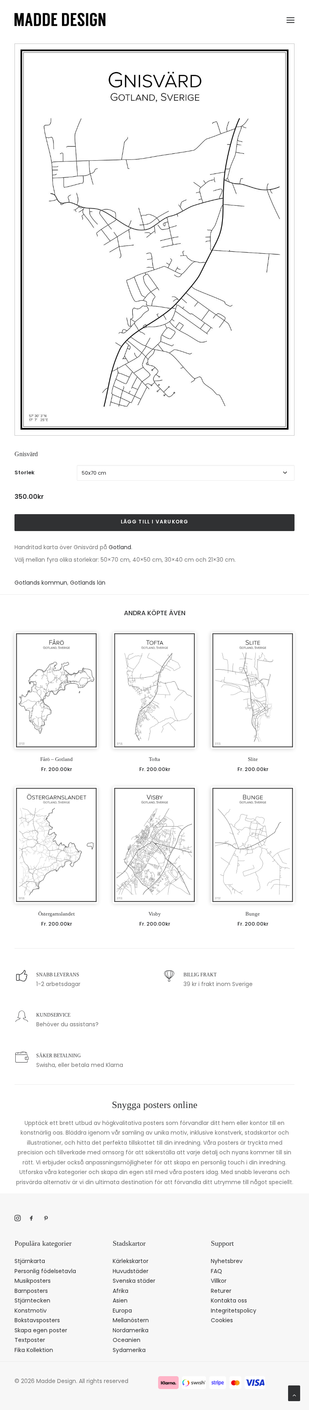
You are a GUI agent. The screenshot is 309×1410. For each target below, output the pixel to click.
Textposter (29, 1340)
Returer (221, 1291)
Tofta (154, 759)
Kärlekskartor (130, 1261)
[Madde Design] (59, 19)
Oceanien (126, 1340)
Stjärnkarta (29, 1261)
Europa (122, 1311)
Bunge (252, 914)
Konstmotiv (30, 1311)
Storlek (24, 472)
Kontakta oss (229, 1300)
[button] (290, 18)
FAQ (216, 1271)
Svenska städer (134, 1281)
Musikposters (32, 1281)
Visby (154, 914)
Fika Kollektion (33, 1350)
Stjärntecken (32, 1300)
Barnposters (31, 1291)
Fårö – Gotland (56, 759)
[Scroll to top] (294, 1393)
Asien (120, 1300)
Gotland (120, 547)
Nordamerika (130, 1330)
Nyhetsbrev (227, 1261)
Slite (253, 759)
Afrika (120, 1291)
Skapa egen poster (40, 1330)
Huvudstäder (130, 1271)
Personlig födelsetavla (45, 1271)
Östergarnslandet (56, 914)
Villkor (219, 1281)
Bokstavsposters (37, 1320)
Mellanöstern (131, 1320)
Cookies (222, 1320)
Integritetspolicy (233, 1311)
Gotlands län (87, 583)
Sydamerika (129, 1350)
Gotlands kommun (40, 583)
